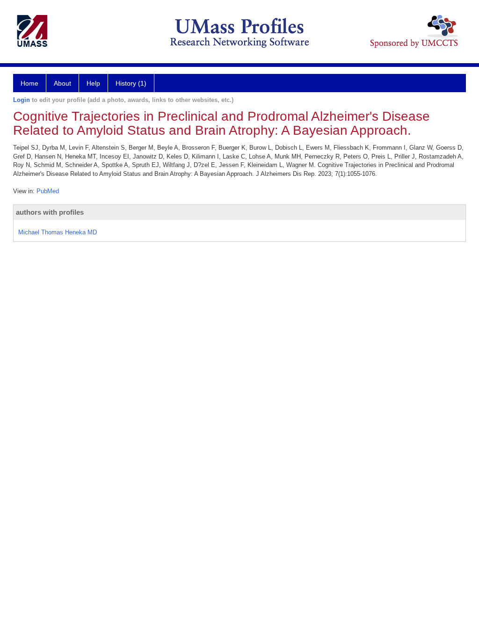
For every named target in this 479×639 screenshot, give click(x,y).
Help (93, 83)
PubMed (47, 191)
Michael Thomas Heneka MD (57, 232)
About (62, 83)
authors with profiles (50, 212)
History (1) (131, 83)
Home (29, 83)
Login (21, 99)
